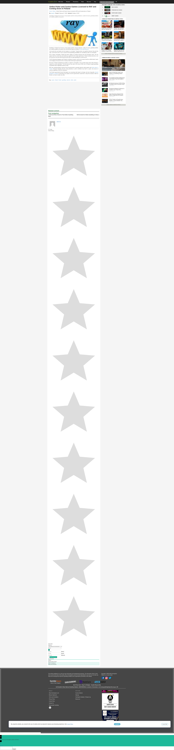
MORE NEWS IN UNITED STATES (114, 104)
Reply (2, 745)
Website (63, 655)
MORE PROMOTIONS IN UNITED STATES (113, 53)
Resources (77, 699)
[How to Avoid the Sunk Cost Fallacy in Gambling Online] (105, 73)
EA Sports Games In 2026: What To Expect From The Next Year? (117, 84)
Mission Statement (53, 695)
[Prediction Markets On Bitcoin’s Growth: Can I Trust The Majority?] (105, 90)
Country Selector (79, 692)
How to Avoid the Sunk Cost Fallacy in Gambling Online (116, 73)
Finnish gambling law (84, 49)
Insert (14, 749)
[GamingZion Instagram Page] (106, 677)
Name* (62, 651)
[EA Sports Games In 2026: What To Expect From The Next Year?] (105, 84)
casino (53, 80)
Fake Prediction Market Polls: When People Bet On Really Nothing (116, 94)
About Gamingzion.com (54, 692)
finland (56, 80)
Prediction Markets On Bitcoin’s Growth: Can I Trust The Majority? (116, 89)
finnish (60, 80)
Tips (95, 1)
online (72, 80)
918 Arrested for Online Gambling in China (87, 114)
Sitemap (77, 695)
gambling (64, 80)
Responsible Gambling (54, 705)
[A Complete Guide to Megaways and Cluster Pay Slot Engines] (105, 79)
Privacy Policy (52, 699)
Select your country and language (106, 2)
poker (75, 80)
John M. (53, 13)
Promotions (76, 1)
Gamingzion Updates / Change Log (83, 697)
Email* (62, 653)
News (82, 1)
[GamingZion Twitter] (110, 677)
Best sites (61, 1)
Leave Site (164, 724)
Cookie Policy (52, 701)
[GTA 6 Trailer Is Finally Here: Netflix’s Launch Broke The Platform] (105, 100)
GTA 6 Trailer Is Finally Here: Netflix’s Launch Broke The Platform (116, 100)
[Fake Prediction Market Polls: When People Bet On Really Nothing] (105, 95)
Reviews (68, 1)
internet (68, 80)
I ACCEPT (117, 724)
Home (50, 11)
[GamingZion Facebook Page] (103, 677)
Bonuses (89, 1)
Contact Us (51, 703)
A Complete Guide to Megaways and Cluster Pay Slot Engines (117, 78)
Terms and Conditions (53, 697)
